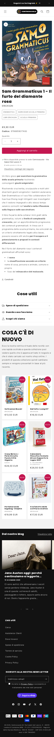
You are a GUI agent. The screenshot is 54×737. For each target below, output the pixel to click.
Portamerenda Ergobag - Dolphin (13, 508)
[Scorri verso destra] (33, 609)
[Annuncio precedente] (5, 3)
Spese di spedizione (14, 645)
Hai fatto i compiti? (39, 409)
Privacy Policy (11, 662)
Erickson (7, 106)
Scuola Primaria (28, 117)
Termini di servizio (13, 651)
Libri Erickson (10, 117)
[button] (5, 11)
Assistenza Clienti (13, 633)
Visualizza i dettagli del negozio (19, 169)
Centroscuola (16, 725)
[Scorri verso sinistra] (21, 609)
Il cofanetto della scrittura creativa (39, 508)
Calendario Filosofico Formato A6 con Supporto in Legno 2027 (39, 457)
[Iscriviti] (46, 679)
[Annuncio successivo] (49, 3)
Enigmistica (9, 112)
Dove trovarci (11, 639)
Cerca (8, 627)
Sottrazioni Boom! (13, 409)
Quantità (5, 136)
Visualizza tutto (45, 534)
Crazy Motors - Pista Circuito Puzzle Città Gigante (12, 457)
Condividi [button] (9, 279)
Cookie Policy (11, 657)
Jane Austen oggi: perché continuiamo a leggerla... (23, 574)
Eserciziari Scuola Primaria (31, 112)
